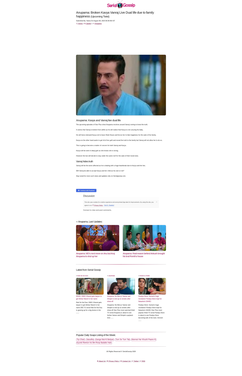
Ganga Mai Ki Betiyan (104, 339)
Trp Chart (81, 339)
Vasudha (90, 339)
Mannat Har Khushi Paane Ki (144, 339)
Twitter (135, 361)
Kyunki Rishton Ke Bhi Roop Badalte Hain (94, 343)
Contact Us (126, 361)
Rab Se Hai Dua (82, 275)
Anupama (98, 23)
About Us (102, 361)
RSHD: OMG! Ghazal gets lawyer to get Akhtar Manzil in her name (89, 297)
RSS (143, 361)
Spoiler (88, 23)
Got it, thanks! (109, 205)
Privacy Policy (98, 205)
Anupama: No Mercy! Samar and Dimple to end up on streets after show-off (118, 298)
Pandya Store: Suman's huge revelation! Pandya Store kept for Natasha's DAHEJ (150, 298)
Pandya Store (145, 275)
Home (80, 23)
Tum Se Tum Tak (123, 339)
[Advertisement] (121, 40)
